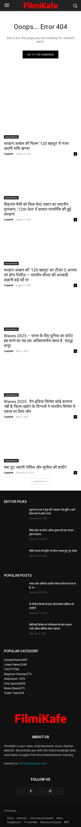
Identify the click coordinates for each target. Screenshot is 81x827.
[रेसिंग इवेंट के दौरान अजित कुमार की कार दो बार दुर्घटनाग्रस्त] (15, 536)
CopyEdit (8, 153)
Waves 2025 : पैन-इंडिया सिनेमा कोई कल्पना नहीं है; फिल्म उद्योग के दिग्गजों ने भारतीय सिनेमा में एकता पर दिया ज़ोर (39, 406)
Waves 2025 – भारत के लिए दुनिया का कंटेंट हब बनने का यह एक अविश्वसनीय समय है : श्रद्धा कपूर (38, 340)
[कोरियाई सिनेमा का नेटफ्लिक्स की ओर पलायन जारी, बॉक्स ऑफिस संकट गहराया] (15, 630)
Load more (39, 481)
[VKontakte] (60, 791)
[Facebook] (31, 791)
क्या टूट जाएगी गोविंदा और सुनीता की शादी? (35, 467)
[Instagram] (50, 791)
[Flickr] (40, 791)
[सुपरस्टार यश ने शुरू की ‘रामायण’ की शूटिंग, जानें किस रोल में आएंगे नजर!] (15, 515)
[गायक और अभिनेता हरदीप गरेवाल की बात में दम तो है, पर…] (15, 589)
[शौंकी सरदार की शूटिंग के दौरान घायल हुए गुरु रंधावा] (15, 556)
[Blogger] (21, 791)
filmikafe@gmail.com (33, 763)
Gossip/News (11, 136)
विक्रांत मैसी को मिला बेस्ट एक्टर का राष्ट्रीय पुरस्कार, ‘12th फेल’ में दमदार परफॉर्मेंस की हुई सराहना (37, 209)
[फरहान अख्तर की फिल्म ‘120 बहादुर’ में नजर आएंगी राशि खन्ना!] (40, 120)
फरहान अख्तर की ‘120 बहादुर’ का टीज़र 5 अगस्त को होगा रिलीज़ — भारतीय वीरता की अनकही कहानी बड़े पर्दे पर (40, 275)
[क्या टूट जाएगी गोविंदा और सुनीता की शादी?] (40, 444)
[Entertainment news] (40, 5)
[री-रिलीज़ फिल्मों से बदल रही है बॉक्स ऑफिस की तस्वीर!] (15, 610)
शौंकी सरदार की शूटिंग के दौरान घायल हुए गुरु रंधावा (53, 550)
